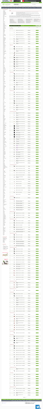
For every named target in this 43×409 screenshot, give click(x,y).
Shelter (3, 186)
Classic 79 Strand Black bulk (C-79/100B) (20, 170)
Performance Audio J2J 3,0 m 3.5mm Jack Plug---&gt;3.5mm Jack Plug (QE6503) (20, 231)
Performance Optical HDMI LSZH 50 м (20, 55)
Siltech (3, 189)
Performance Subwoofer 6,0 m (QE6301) (20, 354)
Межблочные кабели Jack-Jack (21, 21)
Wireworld (4, 230)
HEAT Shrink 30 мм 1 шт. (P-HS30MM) (20, 217)
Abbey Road (4, 10)
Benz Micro (4, 37)
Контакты (31, 6)
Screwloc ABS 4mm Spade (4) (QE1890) (20, 329)
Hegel (3, 92)
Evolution (4, 79)
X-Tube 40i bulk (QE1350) (19, 192)
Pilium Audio (4, 156)
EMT (3, 74)
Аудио (15, 400)
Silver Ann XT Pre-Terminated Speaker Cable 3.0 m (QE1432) (20, 134)
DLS (3, 63)
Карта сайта (9, 2)
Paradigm (4, 148)
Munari (3, 133)
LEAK (3, 108)
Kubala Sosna (4, 106)
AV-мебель (24, 400)
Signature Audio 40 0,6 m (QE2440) (20, 277)
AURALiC (4, 31)
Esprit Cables (4, 76)
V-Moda (3, 219)
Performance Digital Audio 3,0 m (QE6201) (20, 390)
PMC (3, 159)
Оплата (15, 6)
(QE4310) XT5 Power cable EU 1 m (20, 374)
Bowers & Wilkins (4, 42)
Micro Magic (4, 124)
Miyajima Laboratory (4, 125)
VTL (3, 226)
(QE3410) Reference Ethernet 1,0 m (20, 30)
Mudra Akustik (4, 132)
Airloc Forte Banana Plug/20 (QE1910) (20, 314)
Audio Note (4, 26)
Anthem (3, 17)
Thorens (4, 212)
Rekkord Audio (4, 175)
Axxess (3, 33)
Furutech (4, 85)
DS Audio (4, 65)
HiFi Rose (4, 93)
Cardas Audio (4, 47)
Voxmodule (4, 225)
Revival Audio (4, 177)
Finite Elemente (4, 83)
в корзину (37, 30)
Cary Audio (4, 48)
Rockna (3, 179)
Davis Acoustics (4, 58)
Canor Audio (4, 46)
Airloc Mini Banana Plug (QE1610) (19, 316)
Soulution (4, 196)
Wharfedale (4, 228)
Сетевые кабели (36, 20)
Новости (4, 240)
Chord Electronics (4, 51)
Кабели (27, 400)
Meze (3, 122)
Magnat (3, 115)
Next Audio (4, 139)
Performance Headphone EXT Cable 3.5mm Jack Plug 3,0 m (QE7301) (20, 203)
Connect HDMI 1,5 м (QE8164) (19, 46)
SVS (3, 203)
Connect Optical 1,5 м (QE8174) (19, 293)
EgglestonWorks (4, 70)
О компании (4, 6)
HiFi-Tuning (4, 94)
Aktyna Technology (4, 16)
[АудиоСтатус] (6, 4)
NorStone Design (4, 141)
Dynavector (4, 67)
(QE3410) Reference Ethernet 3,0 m (20, 34)
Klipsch (3, 104)
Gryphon (4, 88)
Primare (3, 161)
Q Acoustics (4, 168)
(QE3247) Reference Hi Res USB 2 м (20, 96)
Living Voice (4, 111)
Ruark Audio (4, 182)
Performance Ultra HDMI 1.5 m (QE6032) (20, 68)
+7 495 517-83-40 (27, 402)
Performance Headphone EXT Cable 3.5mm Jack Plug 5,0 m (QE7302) (20, 205)
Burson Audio (4, 44)
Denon (3, 60)
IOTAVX (3, 97)
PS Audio (4, 164)
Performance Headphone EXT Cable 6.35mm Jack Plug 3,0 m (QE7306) (20, 209)
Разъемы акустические (28, 21)
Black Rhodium (4, 39)
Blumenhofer (4, 40)
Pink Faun (4, 157)
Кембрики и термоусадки (20, 20)
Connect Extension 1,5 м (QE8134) (20, 220)
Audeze (3, 23)
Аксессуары (30, 400)
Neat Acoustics (4, 138)
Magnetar (4, 116)
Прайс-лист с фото (15, 25)
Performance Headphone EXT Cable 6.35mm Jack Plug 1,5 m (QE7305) (20, 207)
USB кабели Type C (12, 20)
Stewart (3, 200)
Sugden (3, 202)
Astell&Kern (4, 21)
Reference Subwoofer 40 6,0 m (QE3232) (20, 363)
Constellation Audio (4, 53)
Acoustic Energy (4, 12)
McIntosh (4, 120)
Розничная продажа (5, 238)
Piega (3, 155)
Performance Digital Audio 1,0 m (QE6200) (20, 388)
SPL (3, 198)
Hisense (4, 95)
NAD (3, 136)
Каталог (12, 9)
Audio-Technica (4, 28)
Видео (17, 400)
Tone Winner (4, 214)
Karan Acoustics (4, 102)
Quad (3, 170)
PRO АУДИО (20, 400)
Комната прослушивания (27, 6)
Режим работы (35, 6)
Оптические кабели (28, 20)
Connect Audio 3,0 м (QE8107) (19, 253)
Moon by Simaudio (4, 129)
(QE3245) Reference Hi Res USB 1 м (20, 94)
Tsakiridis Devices (4, 217)
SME (3, 191)
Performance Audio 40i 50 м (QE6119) (20, 290)
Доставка (12, 6)
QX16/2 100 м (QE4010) (19, 183)
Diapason (4, 62)
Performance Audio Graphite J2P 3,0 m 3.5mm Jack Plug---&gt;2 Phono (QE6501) (20, 243)
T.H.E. (3, 205)
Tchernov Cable (4, 209)
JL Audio (4, 101)
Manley (3, 117)
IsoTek (3, 99)
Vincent (3, 223)
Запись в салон (22, 6)
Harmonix (4, 90)
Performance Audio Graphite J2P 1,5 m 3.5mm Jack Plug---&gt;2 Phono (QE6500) (20, 241)
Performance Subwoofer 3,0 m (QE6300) (20, 352)
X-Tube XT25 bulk (18, 194)
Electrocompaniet (4, 71)
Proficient (4, 163)
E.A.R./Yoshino (4, 69)
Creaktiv (4, 54)
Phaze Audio (4, 154)
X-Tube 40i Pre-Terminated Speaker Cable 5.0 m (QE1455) (20, 156)
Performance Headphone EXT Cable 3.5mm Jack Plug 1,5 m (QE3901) (20, 201)
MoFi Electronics (4, 127)
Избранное (12, 2)
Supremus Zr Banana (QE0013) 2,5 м (20, 147)
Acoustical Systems (4, 14)
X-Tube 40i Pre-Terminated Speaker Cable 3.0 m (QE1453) (20, 154)
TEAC (3, 210)
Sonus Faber (4, 193)
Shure (3, 187)
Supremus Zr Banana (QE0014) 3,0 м (20, 149)
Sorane (3, 194)
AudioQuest (4, 30)
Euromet (4, 78)
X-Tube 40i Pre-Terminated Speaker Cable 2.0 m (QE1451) (20, 152)
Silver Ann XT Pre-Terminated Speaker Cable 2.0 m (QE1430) (20, 132)
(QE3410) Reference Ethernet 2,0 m (20, 32)
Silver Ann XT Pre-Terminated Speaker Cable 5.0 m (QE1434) (20, 136)
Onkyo (3, 145)
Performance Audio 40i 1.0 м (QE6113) (20, 257)
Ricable (3, 178)
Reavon (3, 173)
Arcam (3, 19)
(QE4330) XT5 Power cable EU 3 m (20, 378)
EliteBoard (4, 72)
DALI (3, 56)
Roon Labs (4, 180)
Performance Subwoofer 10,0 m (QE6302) (20, 350)
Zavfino (3, 233)
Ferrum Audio (4, 81)
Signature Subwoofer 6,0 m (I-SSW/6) (20, 365)
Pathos (3, 150)
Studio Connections (4, 201)
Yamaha (3, 232)
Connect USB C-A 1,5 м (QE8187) (19, 80)
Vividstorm (4, 224)
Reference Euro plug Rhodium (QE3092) (20, 340)
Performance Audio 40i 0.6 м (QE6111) (20, 255)
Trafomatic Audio (4, 216)
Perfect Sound (4, 152)
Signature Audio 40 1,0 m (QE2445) (20, 279)
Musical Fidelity (4, 134)
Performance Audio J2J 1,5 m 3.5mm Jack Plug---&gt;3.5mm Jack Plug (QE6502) (20, 229)
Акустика (12, 400)
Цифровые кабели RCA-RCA (37, 21)
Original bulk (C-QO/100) (19, 181)
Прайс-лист (11, 25)
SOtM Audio (4, 195)
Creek (3, 55)
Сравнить (19, 25)
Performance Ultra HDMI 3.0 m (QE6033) (20, 70)
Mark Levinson (4, 118)
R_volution (4, 171)
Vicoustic (4, 221)
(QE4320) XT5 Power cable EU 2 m (20, 376)
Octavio (3, 143)
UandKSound (4, 218)
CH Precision (4, 49)
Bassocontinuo (4, 35)
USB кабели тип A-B (12, 21)
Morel (3, 131)
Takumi (3, 207)
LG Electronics (4, 109)
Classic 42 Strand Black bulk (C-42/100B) (20, 166)
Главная (3, 2)
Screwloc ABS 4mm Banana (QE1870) (20, 327)
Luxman (3, 113)
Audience (4, 24)
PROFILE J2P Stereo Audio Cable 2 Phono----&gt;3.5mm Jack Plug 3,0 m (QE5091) (20, 245)
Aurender (4, 32)
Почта (5, 2)
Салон (6, 6)
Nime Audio (4, 140)
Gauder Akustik (4, 86)
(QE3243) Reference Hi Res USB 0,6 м (20, 92)
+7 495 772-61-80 (16, 4)
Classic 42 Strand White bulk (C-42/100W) (20, 168)
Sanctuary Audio (4, 184)
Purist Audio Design (4, 166)
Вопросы (18, 6)
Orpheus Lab (4, 147)
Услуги (9, 6)
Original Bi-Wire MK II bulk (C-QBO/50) (20, 179)
